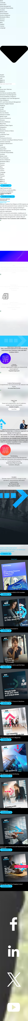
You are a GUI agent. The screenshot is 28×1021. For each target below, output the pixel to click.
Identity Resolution (14, 302)
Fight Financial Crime (5, 188)
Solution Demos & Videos (7, 131)
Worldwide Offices (5, 17)
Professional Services (6, 138)
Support (2, 24)
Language (2, 28)
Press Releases (4, 13)
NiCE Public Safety (5, 901)
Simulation (14, 477)
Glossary (2, 120)
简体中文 (2, 80)
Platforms (2, 105)
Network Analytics (14, 321)
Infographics (3, 127)
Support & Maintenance (6, 143)
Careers (2, 26)
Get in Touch (3, 183)
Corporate (2, 2)
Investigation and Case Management (9, 98)
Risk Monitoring (13, 456)
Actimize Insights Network (7, 103)
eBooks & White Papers (6, 125)
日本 (1, 78)
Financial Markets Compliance (8, 96)
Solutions (2, 91)
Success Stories (4, 112)
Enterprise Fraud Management (8, 94)
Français (2, 76)
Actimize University (5, 141)
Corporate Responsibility (6, 8)
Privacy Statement (5, 906)
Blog (1, 22)
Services (2, 19)
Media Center (3, 11)
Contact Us (5, 553)
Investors (2, 10)
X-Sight (2, 107)
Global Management (5, 6)
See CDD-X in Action (7, 196)
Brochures (2, 129)
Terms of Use (3, 908)
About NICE (3, 4)
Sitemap (2, 902)
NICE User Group (4, 899)
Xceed (1, 109)
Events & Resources (5, 118)
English (2, 75)
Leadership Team (4, 134)
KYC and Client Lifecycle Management (10, 102)
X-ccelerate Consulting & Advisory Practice (11, 140)
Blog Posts (3, 123)
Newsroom (3, 111)
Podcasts (2, 132)
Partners (2, 20)
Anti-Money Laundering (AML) (8, 93)
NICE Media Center (5, 893)
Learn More (14, 409)
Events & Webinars (5, 15)
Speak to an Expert (22, 866)
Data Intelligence (4, 100)
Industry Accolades (5, 114)
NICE (1, 1)
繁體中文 (2, 82)
